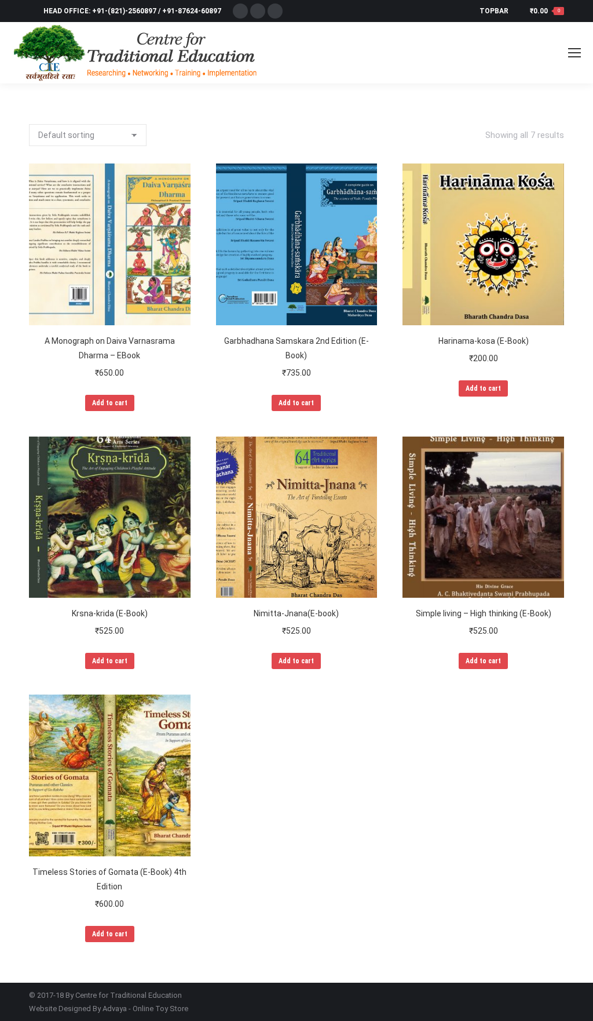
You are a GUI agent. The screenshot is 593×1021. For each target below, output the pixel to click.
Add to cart (109, 403)
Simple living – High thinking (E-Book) (483, 613)
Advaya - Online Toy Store (145, 1008)
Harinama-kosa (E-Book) (483, 341)
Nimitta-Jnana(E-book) (296, 613)
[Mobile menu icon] (574, 53)
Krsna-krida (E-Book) (110, 613)
